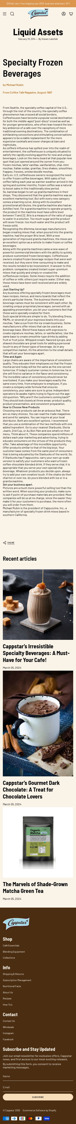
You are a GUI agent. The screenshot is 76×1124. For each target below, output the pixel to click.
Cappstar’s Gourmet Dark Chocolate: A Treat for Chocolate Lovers (31, 789)
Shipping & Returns (13, 973)
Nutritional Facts (12, 986)
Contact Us (9, 1020)
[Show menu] (4, 14)
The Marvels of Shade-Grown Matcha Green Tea (35, 887)
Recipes (7, 998)
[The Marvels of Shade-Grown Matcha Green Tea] (38, 842)
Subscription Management (17, 980)
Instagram (8, 1033)
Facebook (8, 1039)
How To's (7, 1004)
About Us (8, 992)
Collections (9, 957)
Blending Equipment (14, 951)
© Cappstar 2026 (11, 1110)
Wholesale (8, 1027)
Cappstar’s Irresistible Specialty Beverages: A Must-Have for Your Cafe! (36, 653)
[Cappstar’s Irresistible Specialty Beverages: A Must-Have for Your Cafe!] (38, 604)
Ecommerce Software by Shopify (39, 1110)
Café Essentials (11, 945)
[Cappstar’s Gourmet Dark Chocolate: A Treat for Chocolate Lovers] (38, 723)
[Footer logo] (16, 923)
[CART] (71, 14)
